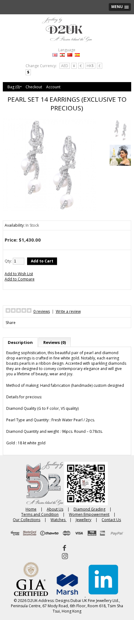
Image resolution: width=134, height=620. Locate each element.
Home (31, 509)
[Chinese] (69, 55)
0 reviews (41, 311)
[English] (54, 55)
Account (53, 87)
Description (20, 342)
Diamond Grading (89, 509)
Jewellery (83, 519)
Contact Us (111, 519)
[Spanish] (77, 55)
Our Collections (26, 519)
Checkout (34, 87)
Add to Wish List (19, 273)
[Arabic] (62, 55)
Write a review (68, 311)
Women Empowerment (89, 514)
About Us (55, 509)
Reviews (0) (54, 342)
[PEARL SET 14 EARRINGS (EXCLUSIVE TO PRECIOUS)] (120, 131)
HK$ (90, 65)
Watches (58, 519)
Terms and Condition (40, 514)
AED (64, 65)
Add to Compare (20, 279)
